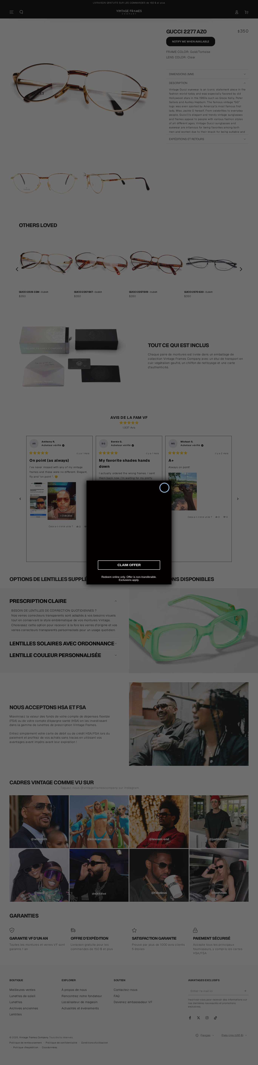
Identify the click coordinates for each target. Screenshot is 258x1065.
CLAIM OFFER (129, 564)
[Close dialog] (164, 487)
